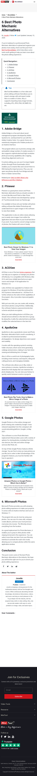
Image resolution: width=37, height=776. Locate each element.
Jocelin (6, 35)
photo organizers (26, 272)
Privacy (13, 761)
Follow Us (20, 581)
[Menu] (34, 1)
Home (3, 15)
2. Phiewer (10, 67)
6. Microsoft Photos (14, 78)
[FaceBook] (1, 737)
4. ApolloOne (11, 73)
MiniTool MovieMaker (9, 50)
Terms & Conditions (20, 761)
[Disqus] (18, 637)
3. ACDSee (10, 70)
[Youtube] (13, 737)
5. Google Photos (13, 75)
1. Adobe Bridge (12, 64)
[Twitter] (15, 35)
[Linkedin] (9, 737)
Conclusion (11, 81)
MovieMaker (11, 15)
